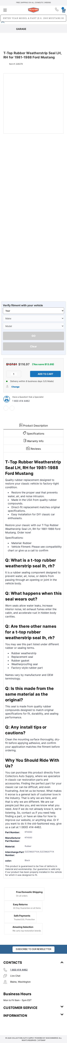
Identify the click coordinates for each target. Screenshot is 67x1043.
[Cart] (62, 10)
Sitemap (41, 1040)
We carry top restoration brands (27, 930)
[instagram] (17, 1025)
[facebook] (5, 408)
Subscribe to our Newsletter (33, 949)
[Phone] (57, 10)
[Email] (12, 408)
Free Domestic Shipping (29, 892)
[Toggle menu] (13, 10)
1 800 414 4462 (21, 400)
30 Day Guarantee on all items (27, 908)
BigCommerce (52, 1038)
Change (15, 386)
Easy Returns (20, 904)
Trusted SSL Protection (24, 919)
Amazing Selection (23, 927)
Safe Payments (22, 915)
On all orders (21, 896)
